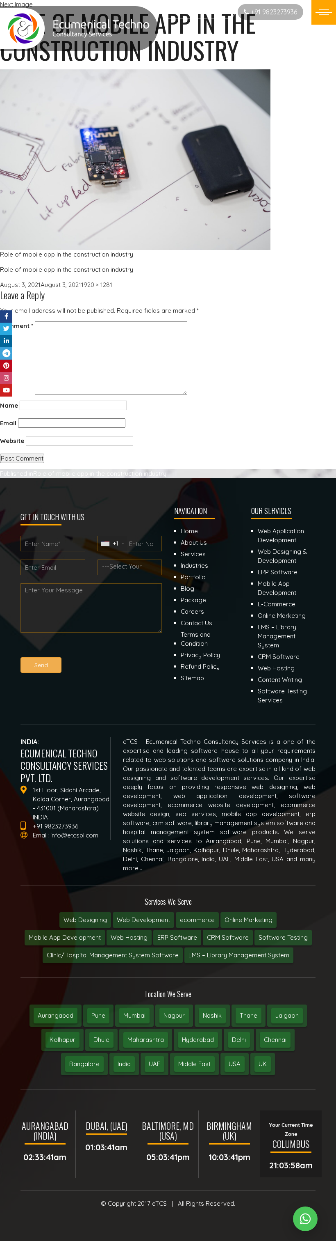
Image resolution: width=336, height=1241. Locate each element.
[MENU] (323, 12)
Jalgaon (287, 1015)
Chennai (275, 1040)
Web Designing (85, 920)
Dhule (101, 1040)
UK (263, 1064)
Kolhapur (62, 1040)
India (124, 1064)
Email (8, 423)
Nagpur (174, 1015)
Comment (16, 326)
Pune (98, 1015)
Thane (248, 1015)
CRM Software (228, 937)
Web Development (143, 920)
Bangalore (84, 1064)
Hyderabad (198, 1040)
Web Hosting (129, 937)
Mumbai (134, 1015)
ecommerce (197, 920)
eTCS (159, 1203)
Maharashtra (145, 1040)
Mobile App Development (65, 937)
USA (235, 1064)
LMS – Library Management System (238, 955)
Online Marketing (248, 920)
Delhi (239, 1040)
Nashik (212, 1015)
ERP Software (177, 937)
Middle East (194, 1064)
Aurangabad (55, 1015)
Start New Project (202, 12)
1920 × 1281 (96, 285)
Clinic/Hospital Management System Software (113, 955)
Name (9, 405)
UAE (154, 1064)
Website (12, 441)
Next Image (16, 4)
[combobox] (112, 543)
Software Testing (283, 937)
